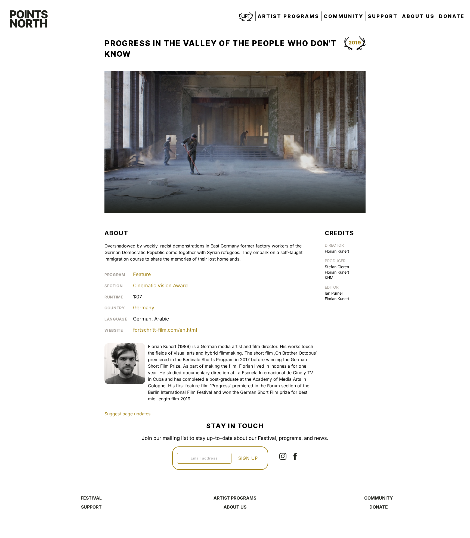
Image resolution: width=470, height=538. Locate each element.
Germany (143, 307)
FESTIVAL (91, 498)
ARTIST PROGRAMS (235, 498)
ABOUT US (235, 507)
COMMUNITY (378, 498)
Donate (452, 16)
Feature (142, 274)
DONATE (378, 507)
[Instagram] (282, 456)
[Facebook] (295, 456)
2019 (355, 43)
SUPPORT (91, 507)
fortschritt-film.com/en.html (165, 330)
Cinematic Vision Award (160, 285)
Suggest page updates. (128, 413)
